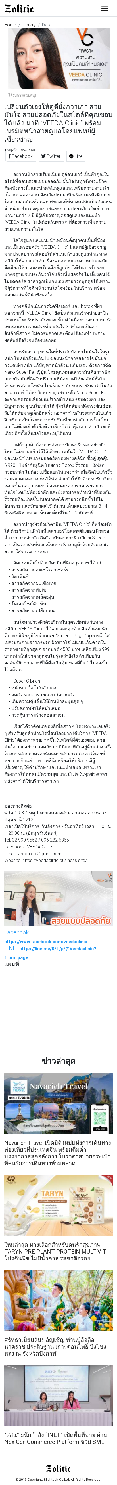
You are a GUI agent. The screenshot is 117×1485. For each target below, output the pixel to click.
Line (78, 156)
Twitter (54, 156)
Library (29, 25)
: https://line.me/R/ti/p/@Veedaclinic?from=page (50, 952)
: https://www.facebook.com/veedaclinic (45, 936)
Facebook (22, 156)
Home (10, 25)
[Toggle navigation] (104, 8)
